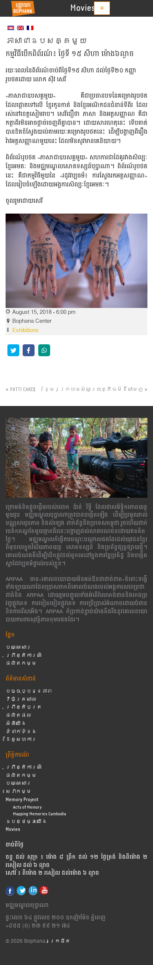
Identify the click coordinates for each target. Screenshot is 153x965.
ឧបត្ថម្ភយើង (26, 821)
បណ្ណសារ (19, 647)
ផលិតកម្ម (21, 663)
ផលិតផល (19, 715)
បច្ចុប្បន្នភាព (29, 691)
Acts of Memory (27, 807)
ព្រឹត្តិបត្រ (24, 707)
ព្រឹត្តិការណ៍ (24, 655)
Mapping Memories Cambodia (39, 814)
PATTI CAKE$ (22, 389)
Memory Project (22, 799)
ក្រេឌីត (60, 941)
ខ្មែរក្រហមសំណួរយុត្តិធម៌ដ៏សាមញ (93, 389)
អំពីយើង (16, 723)
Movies (82, 8)
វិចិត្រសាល (21, 699)
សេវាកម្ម (19, 791)
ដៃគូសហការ (21, 739)
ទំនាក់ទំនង (21, 732)
